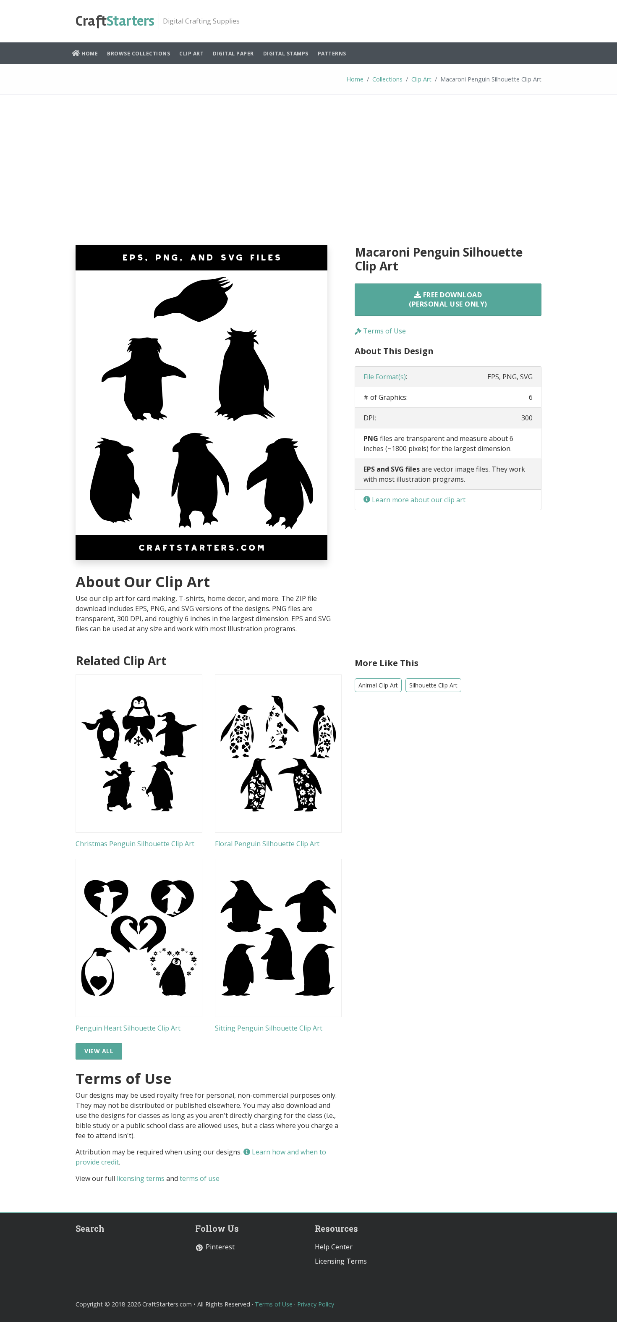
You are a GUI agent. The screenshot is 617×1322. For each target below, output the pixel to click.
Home (89, 53)
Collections (387, 79)
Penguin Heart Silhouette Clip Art (128, 1028)
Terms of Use (383, 331)
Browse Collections (138, 53)
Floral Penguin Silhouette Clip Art (267, 843)
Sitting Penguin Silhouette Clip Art (268, 1028)
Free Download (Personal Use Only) (448, 299)
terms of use (200, 1178)
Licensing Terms (341, 1261)
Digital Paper (233, 53)
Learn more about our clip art (417, 499)
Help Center (334, 1246)
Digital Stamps (285, 53)
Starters (115, 21)
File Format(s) (384, 376)
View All (98, 1051)
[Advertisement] (308, 176)
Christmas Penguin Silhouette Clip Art (135, 843)
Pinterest (219, 1246)
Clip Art (191, 53)
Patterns (332, 53)
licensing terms (141, 1178)
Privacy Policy (315, 1304)
